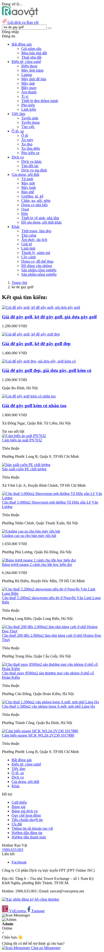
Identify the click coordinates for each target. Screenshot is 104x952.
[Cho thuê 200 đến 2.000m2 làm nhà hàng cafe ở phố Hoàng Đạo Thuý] (52, 631)
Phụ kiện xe (30, 153)
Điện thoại (29, 66)
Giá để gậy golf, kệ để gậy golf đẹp (36, 343)
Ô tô (24, 135)
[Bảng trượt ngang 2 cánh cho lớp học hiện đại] (39, 560)
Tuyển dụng (30, 122)
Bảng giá (18, 807)
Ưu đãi (17, 824)
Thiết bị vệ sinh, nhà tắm (40, 218)
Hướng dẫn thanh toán (29, 837)
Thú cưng (28, 235)
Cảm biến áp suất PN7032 (22, 440)
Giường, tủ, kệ (32, 196)
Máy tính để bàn (33, 79)
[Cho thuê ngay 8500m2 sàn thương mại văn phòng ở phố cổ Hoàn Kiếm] (52, 669)
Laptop (26, 75)
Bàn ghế (27, 192)
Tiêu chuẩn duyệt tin (27, 820)
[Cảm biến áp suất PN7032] (24, 436)
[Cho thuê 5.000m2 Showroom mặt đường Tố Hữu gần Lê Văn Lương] (52, 498)
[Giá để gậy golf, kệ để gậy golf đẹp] (31, 334)
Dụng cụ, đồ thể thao (37, 261)
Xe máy (27, 140)
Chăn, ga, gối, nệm (35, 201)
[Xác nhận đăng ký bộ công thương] (30, 899)
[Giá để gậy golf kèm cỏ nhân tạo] (29, 396)
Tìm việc (28, 127)
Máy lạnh (28, 187)
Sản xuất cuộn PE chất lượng (24, 469)
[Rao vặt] (20, 16)
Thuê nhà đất (31, 57)
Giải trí (26, 244)
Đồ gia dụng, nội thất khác (41, 222)
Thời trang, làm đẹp (36, 231)
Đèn (24, 214)
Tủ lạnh (27, 179)
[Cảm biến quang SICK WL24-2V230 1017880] (40, 731)
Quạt (25, 209)
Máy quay (29, 88)
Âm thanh (29, 92)
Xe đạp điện (30, 148)
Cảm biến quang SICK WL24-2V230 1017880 (38, 735)
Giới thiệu (19, 802)
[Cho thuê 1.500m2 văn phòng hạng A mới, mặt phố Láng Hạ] (50, 702)
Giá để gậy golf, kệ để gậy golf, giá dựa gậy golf (49, 316)
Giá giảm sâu (31, 49)
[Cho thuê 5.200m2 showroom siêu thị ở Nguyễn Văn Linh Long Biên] (52, 593)
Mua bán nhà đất (34, 53)
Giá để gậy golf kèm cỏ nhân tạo (34, 405)
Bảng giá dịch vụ (25, 811)
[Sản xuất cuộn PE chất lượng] (26, 465)
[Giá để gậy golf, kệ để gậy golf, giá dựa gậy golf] (41, 307)
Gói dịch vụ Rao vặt (22, 22)
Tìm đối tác (30, 166)
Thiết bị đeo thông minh (39, 101)
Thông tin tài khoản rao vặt (32, 828)
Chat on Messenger (45, 948)
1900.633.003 (12, 850)
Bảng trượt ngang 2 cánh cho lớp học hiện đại (37, 564)
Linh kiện (28, 109)
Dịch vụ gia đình (34, 170)
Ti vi (24, 96)
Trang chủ (19, 283)
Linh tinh (28, 248)
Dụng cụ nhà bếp (34, 205)
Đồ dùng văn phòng (36, 266)
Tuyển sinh (29, 118)
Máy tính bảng (32, 70)
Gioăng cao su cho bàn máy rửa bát (29, 536)
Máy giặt (28, 183)
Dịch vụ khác (31, 161)
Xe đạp (26, 144)
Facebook (19, 862)
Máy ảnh (28, 83)
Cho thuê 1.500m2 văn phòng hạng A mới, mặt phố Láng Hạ (48, 706)
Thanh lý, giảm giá (35, 253)
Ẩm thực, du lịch (34, 240)
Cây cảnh (28, 257)
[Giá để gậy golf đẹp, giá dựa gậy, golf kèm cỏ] (39, 361)
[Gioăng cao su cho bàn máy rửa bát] (31, 531)
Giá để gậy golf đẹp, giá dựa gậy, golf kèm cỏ (46, 370)
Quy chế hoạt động (26, 815)
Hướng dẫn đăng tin (27, 833)
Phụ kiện (28, 105)
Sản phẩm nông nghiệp (39, 274)
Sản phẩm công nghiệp (38, 270)
